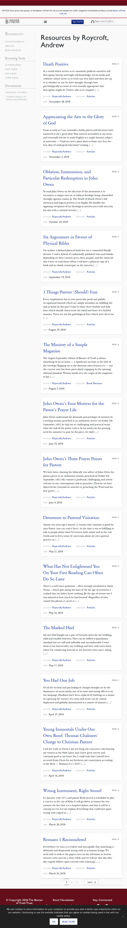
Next (90, 882)
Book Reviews (94, 383)
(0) (79, 22)
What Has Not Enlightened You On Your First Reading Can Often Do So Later (73, 572)
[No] (123, 916)
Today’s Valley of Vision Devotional (16, 98)
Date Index (11, 69)
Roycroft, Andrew (61, 96)
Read (114, 64)
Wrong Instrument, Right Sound (72, 790)
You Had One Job (59, 680)
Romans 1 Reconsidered (64, 839)
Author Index (13, 65)
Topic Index (12, 77)
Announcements (14, 41)
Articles (91, 96)
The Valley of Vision (16, 92)
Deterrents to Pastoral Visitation (71, 517)
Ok (54, 921)
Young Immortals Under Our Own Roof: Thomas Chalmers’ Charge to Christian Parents (70, 735)
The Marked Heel (58, 627)
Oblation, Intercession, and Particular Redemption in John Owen (70, 178)
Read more (68, 921)
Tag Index (10, 73)
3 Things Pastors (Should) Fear (70, 292)
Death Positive (55, 64)
